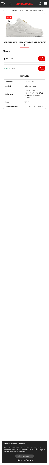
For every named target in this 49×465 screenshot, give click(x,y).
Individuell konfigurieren (25, 460)
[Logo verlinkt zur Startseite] (24, 4)
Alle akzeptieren (24, 456)
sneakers (13, 10)
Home (5, 10)
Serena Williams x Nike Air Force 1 (31, 10)
